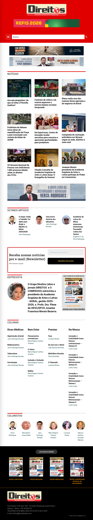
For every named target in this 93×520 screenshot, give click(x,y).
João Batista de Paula (56, 348)
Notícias (12, 73)
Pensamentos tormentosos (33, 337)
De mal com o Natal (56, 345)
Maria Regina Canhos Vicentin (35, 342)
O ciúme (31, 349)
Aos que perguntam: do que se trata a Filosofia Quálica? (17, 102)
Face (50, 336)
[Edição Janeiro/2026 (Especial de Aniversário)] (77, 467)
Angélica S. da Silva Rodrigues (78, 237)
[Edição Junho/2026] (73, 290)
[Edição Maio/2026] (36, 467)
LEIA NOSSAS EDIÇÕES (46, 452)
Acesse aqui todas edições (74, 309)
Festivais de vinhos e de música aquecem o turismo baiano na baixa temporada (45, 103)
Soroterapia (12, 362)
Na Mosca (74, 329)
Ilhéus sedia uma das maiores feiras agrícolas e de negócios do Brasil (73, 101)
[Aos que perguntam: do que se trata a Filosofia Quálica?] (19, 88)
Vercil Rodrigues (24, 234)
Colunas (13, 322)
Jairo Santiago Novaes (51, 225)
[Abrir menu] (8, 36)
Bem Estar (33, 329)
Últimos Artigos (18, 210)
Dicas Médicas (15, 329)
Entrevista (14, 277)
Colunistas (14, 415)
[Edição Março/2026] (56, 467)
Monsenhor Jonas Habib (26, 434)
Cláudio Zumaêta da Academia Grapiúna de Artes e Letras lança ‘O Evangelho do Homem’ (45, 173)
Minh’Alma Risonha (56, 353)
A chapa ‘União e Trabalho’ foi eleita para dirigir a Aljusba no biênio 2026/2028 (25, 224)
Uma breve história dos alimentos (51, 219)
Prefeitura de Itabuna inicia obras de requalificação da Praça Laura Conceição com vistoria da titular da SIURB (18, 133)
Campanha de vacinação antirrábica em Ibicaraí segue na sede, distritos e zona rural (73, 138)
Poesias (52, 329)
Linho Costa (73, 349)
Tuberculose (12, 353)
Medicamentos (13, 345)
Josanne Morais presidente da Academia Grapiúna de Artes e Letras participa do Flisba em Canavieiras (73, 172)
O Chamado (53, 362)
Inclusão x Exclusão (36, 360)
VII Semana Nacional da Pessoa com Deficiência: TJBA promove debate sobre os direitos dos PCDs (18, 170)
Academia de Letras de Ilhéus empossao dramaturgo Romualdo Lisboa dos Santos (78, 225)
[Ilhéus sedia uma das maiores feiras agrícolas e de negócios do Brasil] (74, 87)
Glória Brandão (53, 356)
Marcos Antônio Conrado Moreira (80, 436)
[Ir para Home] (46, 9)
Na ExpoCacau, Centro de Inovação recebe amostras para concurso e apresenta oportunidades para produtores (46, 137)
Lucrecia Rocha (53, 339)
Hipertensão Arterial (15, 336)
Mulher (30, 371)
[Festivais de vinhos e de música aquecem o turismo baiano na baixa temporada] (46, 88)
